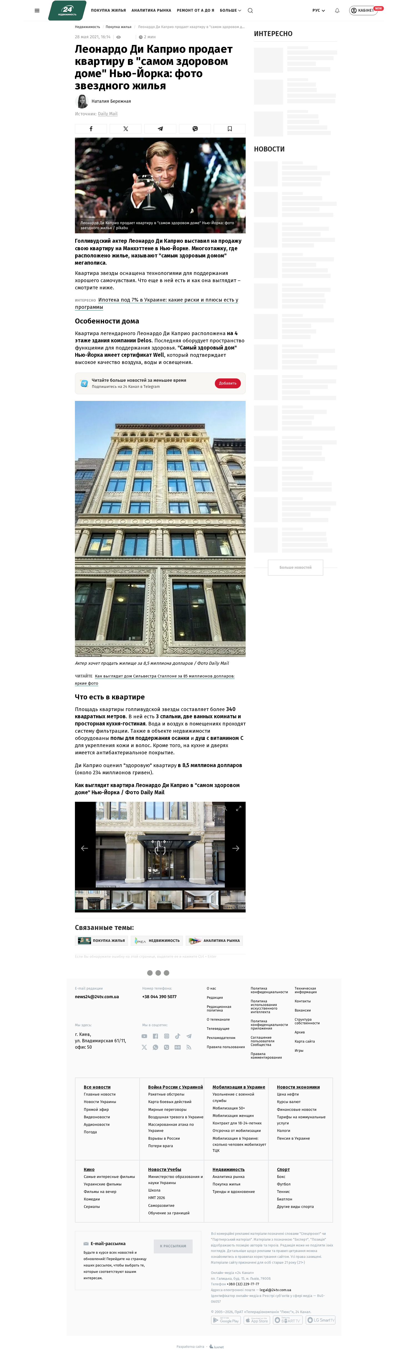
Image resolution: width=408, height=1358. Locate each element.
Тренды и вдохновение (234, 1191)
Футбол (284, 1184)
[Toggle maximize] (239, 808)
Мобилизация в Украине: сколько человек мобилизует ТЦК (239, 1144)
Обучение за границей (169, 1213)
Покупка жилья (108, 10)
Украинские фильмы (103, 1184)
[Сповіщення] (337, 10)
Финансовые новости (296, 1109)
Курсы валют (289, 1101)
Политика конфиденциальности (269, 990)
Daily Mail (108, 114)
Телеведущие (218, 1029)
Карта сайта (305, 1041)
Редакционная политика (219, 1008)
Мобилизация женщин (233, 1115)
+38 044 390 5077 (159, 997)
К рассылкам (173, 1246)
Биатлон (284, 1199)
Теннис (283, 1191)
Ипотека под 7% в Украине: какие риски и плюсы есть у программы (156, 303)
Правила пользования (226, 1047)
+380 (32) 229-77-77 (243, 1284)
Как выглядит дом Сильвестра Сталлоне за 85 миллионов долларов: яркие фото (155, 680)
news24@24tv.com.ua (97, 997)
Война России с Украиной (175, 1087)
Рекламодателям (221, 1038)
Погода (90, 1132)
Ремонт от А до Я (195, 10)
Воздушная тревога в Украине (175, 1117)
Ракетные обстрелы (166, 1094)
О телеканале (218, 1019)
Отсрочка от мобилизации (237, 1130)
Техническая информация (306, 990)
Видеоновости (97, 1117)
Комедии (92, 1199)
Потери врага (160, 1146)
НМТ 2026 (156, 1197)
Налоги (283, 1130)
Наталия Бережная (111, 101)
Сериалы (92, 1206)
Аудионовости (97, 1124)
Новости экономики (298, 1087)
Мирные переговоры (167, 1109)
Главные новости (100, 1094)
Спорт (283, 1169)
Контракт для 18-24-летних (237, 1123)
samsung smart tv (321, 1320)
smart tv (288, 1320)
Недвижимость (88, 27)
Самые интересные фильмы (109, 1176)
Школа (154, 1190)
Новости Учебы (164, 1169)
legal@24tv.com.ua (275, 1290)
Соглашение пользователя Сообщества (262, 1041)
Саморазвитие (161, 1205)
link (144, 1036)
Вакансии (303, 1010)
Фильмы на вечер (100, 1191)
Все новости (97, 1087)
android (226, 1320)
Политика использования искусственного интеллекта (264, 1007)
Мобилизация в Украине (239, 1087)
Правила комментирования (266, 1055)
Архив (300, 1032)
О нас (211, 988)
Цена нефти (288, 1094)
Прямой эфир (96, 1109)
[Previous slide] (85, 848)
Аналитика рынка (151, 10)
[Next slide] (236, 848)
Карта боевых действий (170, 1101)
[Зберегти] (229, 128)
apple (257, 1320)
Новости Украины (100, 1101)
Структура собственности (307, 1021)
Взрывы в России (164, 1138)
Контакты (303, 1001)
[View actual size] (225, 808)
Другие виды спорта (295, 1206)
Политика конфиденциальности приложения (269, 1025)
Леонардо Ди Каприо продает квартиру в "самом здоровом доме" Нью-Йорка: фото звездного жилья (191, 27)
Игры (299, 1051)
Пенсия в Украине (293, 1138)
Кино (89, 1169)
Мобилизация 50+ (229, 1108)
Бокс (281, 1176)
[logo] (67, 10)
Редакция (215, 998)
